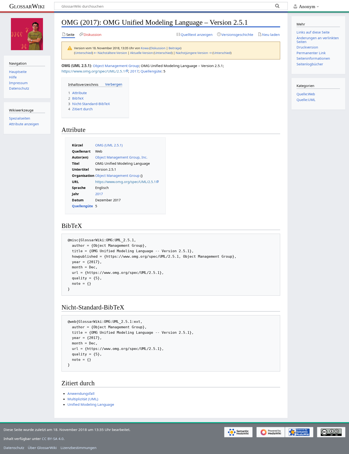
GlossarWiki (27, 6)
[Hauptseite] (27, 33)
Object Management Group (116, 65)
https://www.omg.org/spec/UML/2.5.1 (93, 71)
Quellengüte (151, 71)
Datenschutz (14, 447)
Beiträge (174, 48)
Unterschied (83, 53)
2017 (134, 71)
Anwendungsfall (80, 393)
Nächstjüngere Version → (194, 53)
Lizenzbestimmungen (78, 447)
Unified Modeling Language (90, 404)
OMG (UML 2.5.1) (109, 145)
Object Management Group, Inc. (121, 157)
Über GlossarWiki (42, 447)
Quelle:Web (306, 94)
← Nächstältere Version (110, 53)
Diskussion (157, 48)
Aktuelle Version (141, 53)
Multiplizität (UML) (82, 398)
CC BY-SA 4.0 (53, 438)
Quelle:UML (306, 99)
